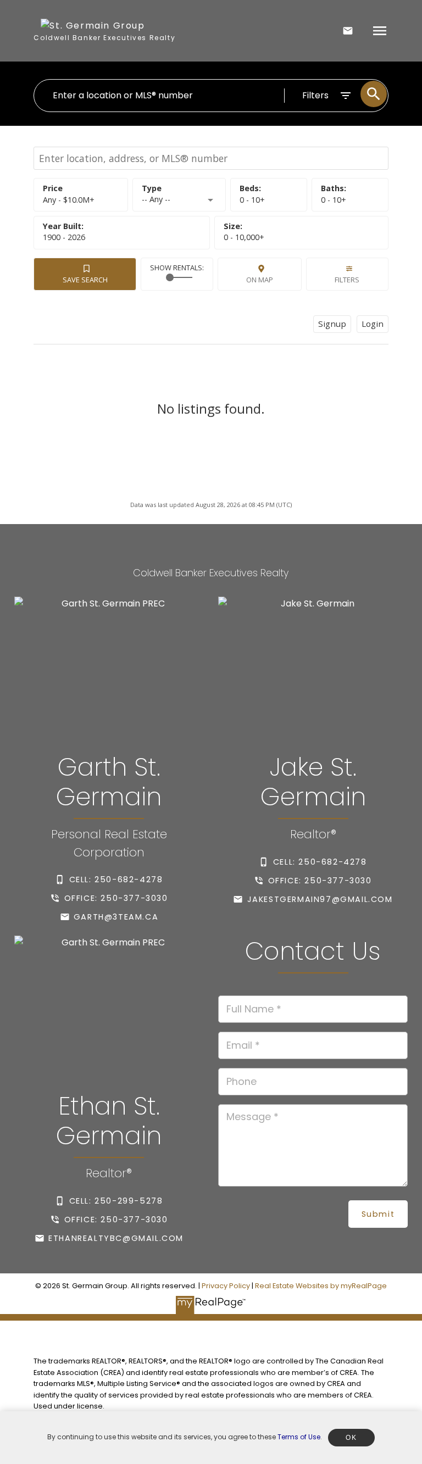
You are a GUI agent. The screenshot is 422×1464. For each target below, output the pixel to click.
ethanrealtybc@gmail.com (116, 1238)
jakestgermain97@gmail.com (320, 899)
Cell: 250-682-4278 (116, 879)
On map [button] (259, 280)
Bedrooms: (252, 199)
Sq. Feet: (244, 237)
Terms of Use (298, 1436)
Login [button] (373, 323)
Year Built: (64, 237)
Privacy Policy (226, 1285)
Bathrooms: (333, 199)
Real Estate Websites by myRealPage (321, 1285)
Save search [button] (85, 280)
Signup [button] (332, 323)
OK (351, 1437)
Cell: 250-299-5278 (116, 1201)
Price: (69, 199)
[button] (109, 879)
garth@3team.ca (116, 917)
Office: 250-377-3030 (116, 898)
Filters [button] (347, 280)
